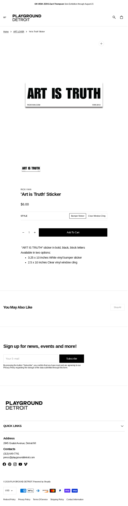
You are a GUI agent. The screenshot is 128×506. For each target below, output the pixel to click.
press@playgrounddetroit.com (19, 457)
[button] (7, 17)
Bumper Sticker (77, 217)
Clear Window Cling (96, 217)
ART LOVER (18, 31)
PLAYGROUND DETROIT (21, 482)
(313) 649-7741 (11, 453)
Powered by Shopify (41, 482)
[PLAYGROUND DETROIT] (27, 17)
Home (6, 31)
